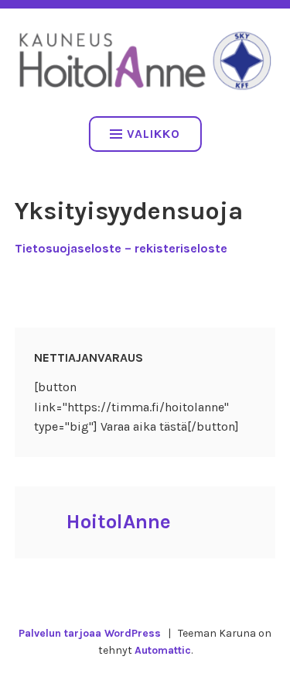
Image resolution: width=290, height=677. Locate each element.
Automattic (163, 650)
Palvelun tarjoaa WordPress (90, 633)
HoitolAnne (119, 522)
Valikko (153, 133)
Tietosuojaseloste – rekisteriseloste (121, 248)
